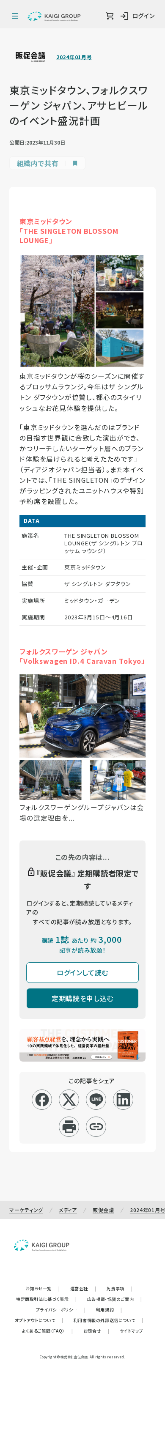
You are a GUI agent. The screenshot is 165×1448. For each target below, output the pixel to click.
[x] (69, 1099)
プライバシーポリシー (61, 1309)
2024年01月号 (74, 57)
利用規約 (109, 1309)
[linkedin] (123, 1099)
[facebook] (42, 1099)
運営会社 (83, 1288)
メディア (68, 1209)
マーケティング (26, 1209)
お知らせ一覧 (42, 1288)
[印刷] (69, 1126)
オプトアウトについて (39, 1320)
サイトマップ (131, 1331)
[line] (96, 1099)
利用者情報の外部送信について (108, 1320)
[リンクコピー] (96, 1126)
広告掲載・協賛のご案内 (114, 1299)
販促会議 (103, 1209)
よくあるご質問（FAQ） (47, 1331)
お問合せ (96, 1331)
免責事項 (120, 1288)
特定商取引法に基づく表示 (46, 1299)
